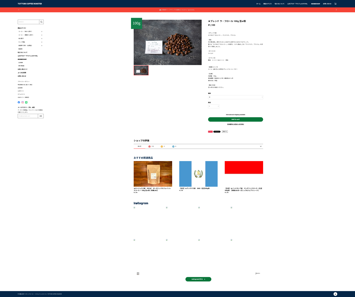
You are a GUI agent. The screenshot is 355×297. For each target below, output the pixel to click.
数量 (209, 102)
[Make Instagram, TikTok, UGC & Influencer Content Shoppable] (257, 273)
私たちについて (279, 4)
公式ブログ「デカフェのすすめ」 (297, 4)
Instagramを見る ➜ (198, 279)
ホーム (258, 4)
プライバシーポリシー (24, 81)
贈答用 (20, 49)
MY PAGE (21, 66)
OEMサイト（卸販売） (24, 97)
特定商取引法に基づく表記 (25, 84)
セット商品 (21, 42)
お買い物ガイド (22, 69)
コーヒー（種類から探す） (26, 35)
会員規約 (20, 88)
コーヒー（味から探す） (25, 31)
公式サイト (21, 91)
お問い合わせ (327, 4)
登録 (41, 116)
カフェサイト (21, 94)
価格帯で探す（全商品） (25, 45)
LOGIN (20, 62)
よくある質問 (22, 73)
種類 (209, 93)
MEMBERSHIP (315, 4)
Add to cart (236, 119)
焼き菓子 (21, 38)
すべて (139, 146)
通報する (225, 131)
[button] (150, 223)
